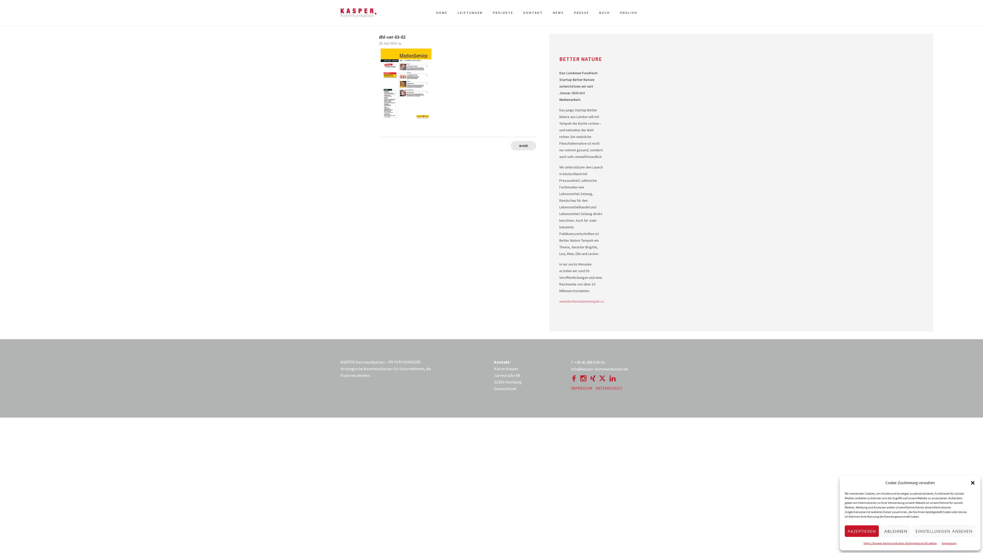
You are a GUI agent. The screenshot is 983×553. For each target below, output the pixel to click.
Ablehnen (895, 531)
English (628, 13)
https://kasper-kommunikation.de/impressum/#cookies (900, 543)
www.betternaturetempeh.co (581, 301)
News (558, 13)
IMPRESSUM (581, 388)
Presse (581, 13)
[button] (972, 482)
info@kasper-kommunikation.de (599, 368)
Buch (604, 13)
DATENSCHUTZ (609, 388)
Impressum (949, 543)
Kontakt (533, 13)
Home (441, 13)
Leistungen (470, 13)
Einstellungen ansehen (944, 531)
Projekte (503, 13)
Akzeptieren (862, 531)
